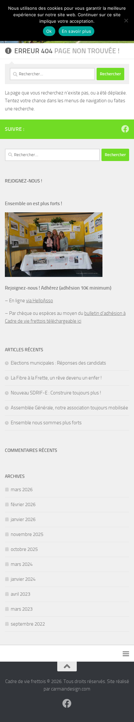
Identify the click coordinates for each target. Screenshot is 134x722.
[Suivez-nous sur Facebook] (125, 129)
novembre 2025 (27, 534)
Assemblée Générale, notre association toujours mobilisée (69, 408)
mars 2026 (22, 489)
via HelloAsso (39, 301)
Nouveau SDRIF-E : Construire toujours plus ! (56, 393)
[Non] (126, 20)
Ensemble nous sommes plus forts (46, 423)
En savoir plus (76, 31)
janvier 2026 (23, 519)
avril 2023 (20, 594)
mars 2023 (22, 609)
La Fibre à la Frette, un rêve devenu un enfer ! (56, 378)
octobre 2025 (24, 549)
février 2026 (23, 504)
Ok (49, 31)
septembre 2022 (28, 624)
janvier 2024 (23, 579)
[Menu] (126, 653)
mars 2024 (22, 564)
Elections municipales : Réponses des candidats (58, 363)
